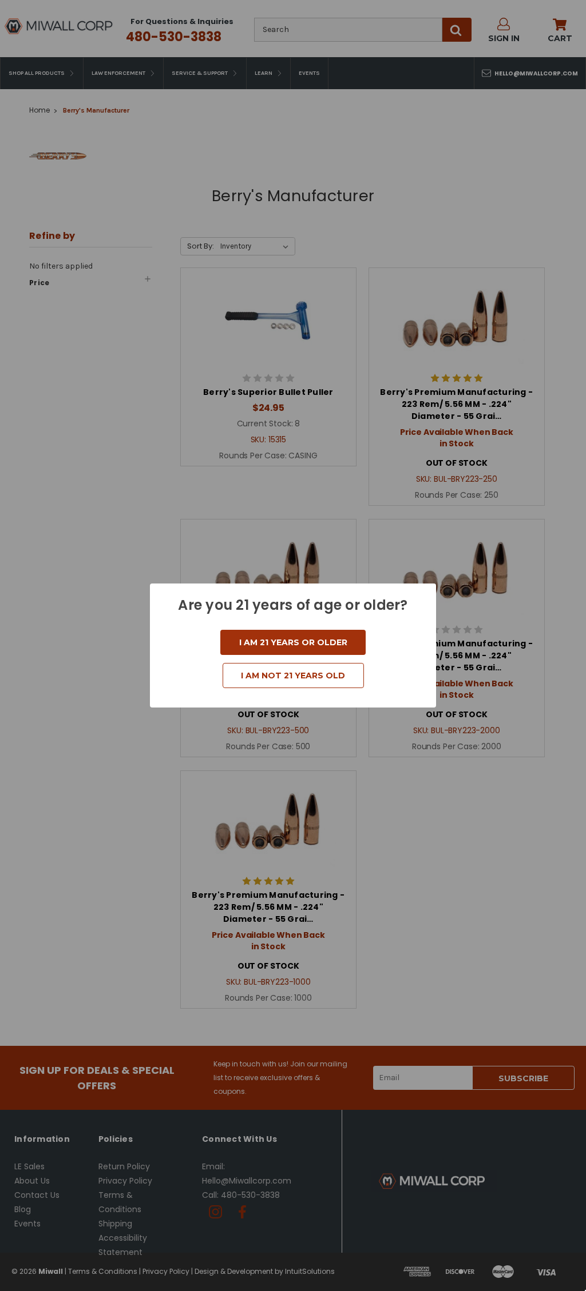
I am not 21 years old (293, 675)
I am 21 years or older (293, 642)
